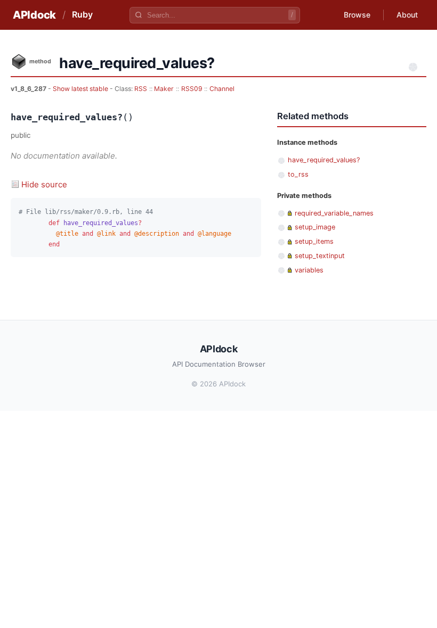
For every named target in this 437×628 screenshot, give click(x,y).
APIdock (34, 15)
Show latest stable (81, 89)
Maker (164, 89)
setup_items (314, 241)
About (407, 14)
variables (309, 270)
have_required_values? (324, 160)
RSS (140, 89)
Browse (357, 14)
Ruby (82, 14)
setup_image (315, 227)
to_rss (298, 174)
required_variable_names (334, 213)
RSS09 (192, 89)
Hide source (44, 184)
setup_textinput (320, 256)
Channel (221, 89)
